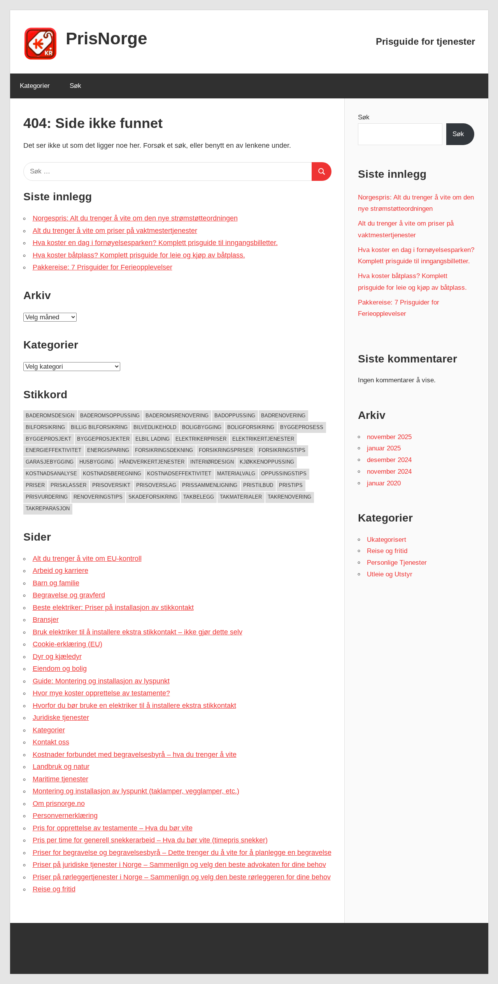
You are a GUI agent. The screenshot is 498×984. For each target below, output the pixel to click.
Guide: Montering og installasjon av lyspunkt (101, 681)
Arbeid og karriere (60, 570)
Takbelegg (198, 497)
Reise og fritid (54, 889)
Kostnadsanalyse (51, 473)
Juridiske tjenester (61, 717)
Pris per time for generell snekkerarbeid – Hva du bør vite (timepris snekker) (150, 840)
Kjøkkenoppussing (267, 462)
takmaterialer (241, 497)
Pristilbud (258, 485)
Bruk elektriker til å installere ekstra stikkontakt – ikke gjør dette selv (137, 632)
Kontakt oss (51, 742)
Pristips (291, 485)
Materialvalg (236, 473)
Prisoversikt (111, 485)
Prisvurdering (47, 497)
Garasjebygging (50, 462)
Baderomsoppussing (110, 415)
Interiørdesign (212, 462)
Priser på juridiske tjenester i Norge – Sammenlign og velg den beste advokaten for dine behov (179, 864)
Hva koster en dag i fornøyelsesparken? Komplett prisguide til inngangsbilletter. (155, 243)
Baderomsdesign (50, 415)
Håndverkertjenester (151, 462)
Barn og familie (56, 583)
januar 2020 (384, 483)
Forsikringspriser (226, 450)
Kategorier (35, 85)
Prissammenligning (209, 485)
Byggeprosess (301, 427)
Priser (35, 485)
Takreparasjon (48, 508)
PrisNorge (106, 38)
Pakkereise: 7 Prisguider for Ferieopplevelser (102, 267)
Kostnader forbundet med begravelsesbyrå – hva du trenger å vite (135, 754)
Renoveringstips (98, 497)
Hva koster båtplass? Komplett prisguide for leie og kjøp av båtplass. (139, 255)
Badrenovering (283, 415)
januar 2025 (384, 448)
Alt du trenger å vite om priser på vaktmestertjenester (115, 231)
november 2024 (389, 471)
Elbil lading (152, 439)
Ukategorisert (386, 539)
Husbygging (96, 462)
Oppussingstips (284, 473)
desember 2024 (389, 460)
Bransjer (46, 619)
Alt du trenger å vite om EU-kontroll (87, 558)
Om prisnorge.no (59, 803)
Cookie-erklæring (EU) (67, 644)
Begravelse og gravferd (69, 595)
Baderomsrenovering (177, 415)
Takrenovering (289, 497)
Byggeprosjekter (103, 439)
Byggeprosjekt (48, 439)
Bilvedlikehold (154, 427)
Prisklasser (68, 485)
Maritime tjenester (60, 779)
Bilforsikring (45, 427)
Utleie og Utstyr (389, 574)
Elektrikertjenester (263, 439)
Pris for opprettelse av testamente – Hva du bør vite (113, 828)
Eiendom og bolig (60, 668)
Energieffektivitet (53, 450)
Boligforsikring (250, 427)
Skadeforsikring (152, 497)
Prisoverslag (156, 485)
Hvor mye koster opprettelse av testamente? (101, 693)
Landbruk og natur (61, 766)
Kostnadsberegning (112, 473)
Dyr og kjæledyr (57, 656)
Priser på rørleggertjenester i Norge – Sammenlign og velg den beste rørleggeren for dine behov (182, 877)
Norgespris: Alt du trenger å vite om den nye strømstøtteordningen (135, 218)
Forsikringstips (282, 450)
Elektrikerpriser (200, 439)
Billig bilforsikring (99, 427)
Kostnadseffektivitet (179, 473)
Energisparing (108, 450)
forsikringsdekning (164, 450)
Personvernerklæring (65, 815)
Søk (75, 85)
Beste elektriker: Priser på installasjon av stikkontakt (113, 607)
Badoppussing (234, 415)
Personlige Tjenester (397, 562)
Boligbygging (201, 427)
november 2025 (389, 437)
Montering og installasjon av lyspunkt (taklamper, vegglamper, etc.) (136, 791)
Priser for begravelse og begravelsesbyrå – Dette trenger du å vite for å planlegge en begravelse (182, 852)
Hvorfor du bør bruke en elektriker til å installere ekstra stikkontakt (134, 705)
